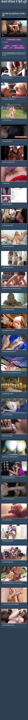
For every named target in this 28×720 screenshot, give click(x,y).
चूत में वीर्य (14, 45)
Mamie (7, 45)
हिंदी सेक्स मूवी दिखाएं (19, 48)
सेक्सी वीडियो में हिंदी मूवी (14, 1)
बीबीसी (5, 48)
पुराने (21, 45)
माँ (10, 48)
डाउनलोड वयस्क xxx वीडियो (14, 39)
